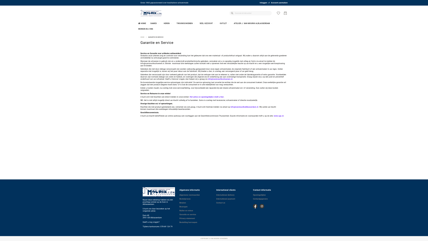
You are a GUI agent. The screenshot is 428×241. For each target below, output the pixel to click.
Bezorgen (183, 207)
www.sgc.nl (279, 116)
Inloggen (263, 3)
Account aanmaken (279, 3)
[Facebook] (255, 206)
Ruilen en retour (186, 211)
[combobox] (250, 13)
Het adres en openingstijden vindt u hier (207, 97)
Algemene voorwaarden (189, 195)
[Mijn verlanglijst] (278, 13)
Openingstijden (259, 195)
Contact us (220, 203)
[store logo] (151, 13)
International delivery (225, 195)
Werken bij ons (145, 29)
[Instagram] (262, 206)
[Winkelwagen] (285, 13)
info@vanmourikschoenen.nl (220, 79)
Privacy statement (187, 218)
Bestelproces (185, 199)
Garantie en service (187, 214)
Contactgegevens (260, 199)
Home (143, 23)
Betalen (182, 203)
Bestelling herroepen (188, 222)
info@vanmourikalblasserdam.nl (244, 107)
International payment (225, 199)
